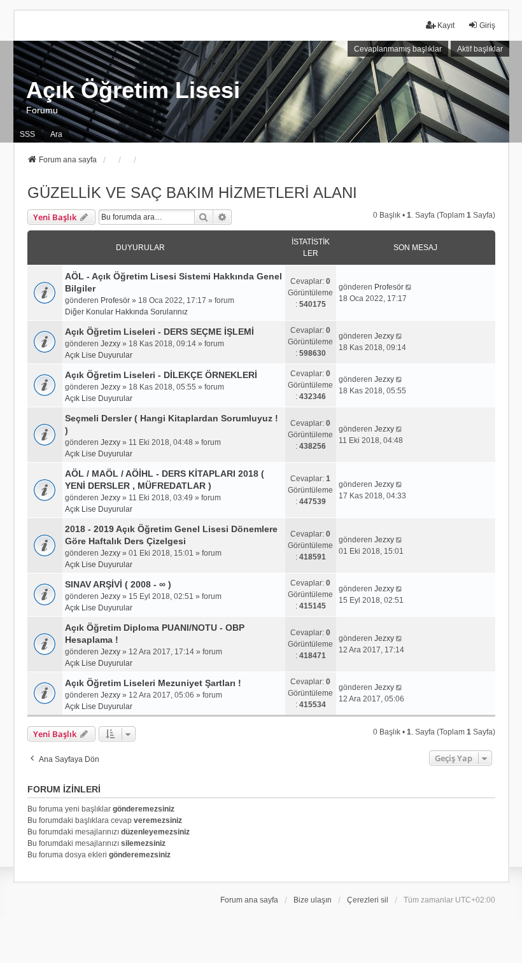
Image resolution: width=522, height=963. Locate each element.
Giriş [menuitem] (487, 25)
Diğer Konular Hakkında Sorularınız (126, 311)
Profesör (115, 300)
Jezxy (110, 343)
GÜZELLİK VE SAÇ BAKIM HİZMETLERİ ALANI (192, 192)
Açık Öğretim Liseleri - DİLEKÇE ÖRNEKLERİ (161, 375)
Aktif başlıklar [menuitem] (480, 49)
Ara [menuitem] (56, 134)
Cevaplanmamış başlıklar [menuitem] (398, 49)
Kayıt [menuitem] (446, 25)
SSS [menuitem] (27, 134)
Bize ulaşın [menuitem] (312, 900)
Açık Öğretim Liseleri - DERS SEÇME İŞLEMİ (159, 332)
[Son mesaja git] (410, 287)
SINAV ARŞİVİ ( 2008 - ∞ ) (118, 584)
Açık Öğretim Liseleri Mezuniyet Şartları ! (153, 683)
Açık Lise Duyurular (98, 355)
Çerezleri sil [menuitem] (367, 900)
